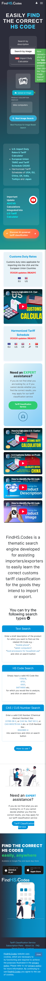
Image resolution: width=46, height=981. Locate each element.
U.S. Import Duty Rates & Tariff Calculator (20, 152)
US (26, 281)
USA (28, 172)
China (15, 175)
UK (20, 175)
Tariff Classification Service (23, 405)
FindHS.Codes (10, 954)
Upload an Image (24, 93)
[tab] (23, 42)
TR (36, 347)
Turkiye (16, 179)
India (26, 175)
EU (33, 172)
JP (29, 347)
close (39, 954)
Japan (28, 179)
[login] (36, 3)
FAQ (37, 945)
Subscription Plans (14, 945)
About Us (29, 945)
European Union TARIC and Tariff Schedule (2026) (21, 162)
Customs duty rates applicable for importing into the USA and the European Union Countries (23, 265)
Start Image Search (24, 118)
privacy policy (34, 965)
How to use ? (23, 748)
